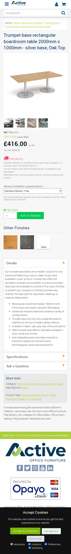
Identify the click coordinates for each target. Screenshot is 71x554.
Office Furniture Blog (55, 506)
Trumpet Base (51, 22)
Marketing (37, 548)
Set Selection (51, 531)
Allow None (35, 538)
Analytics (36, 544)
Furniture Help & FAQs (34, 506)
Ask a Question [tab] (17, 366)
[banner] (35, 4)
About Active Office (13, 506)
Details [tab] (11, 263)
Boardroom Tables (32, 22)
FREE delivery (16, 158)
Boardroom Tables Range (34, 395)
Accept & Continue (25, 531)
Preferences (54, 544)
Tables (16, 22)
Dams (25, 387)
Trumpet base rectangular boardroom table (28, 26)
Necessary (19, 544)
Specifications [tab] (17, 357)
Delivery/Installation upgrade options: (24, 186)
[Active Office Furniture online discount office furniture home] (18, 4)
